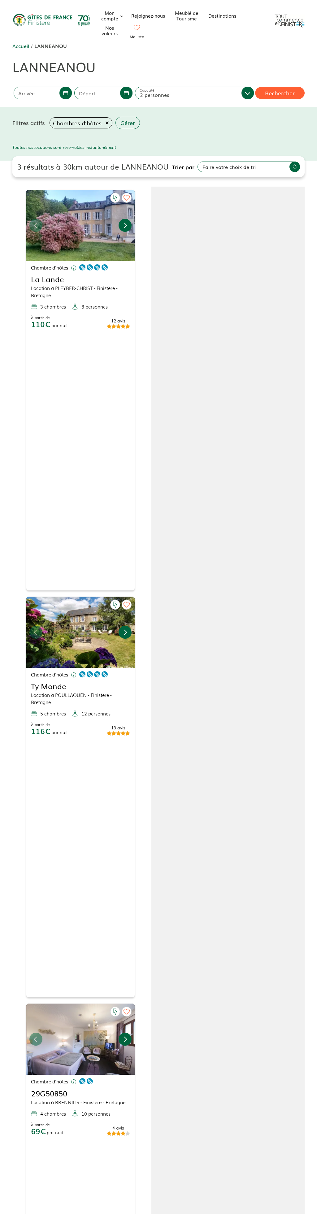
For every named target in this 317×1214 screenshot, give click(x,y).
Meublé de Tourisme (186, 15)
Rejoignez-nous (148, 15)
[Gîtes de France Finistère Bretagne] (52, 20)
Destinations (222, 15)
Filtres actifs (28, 123)
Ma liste (137, 36)
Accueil (20, 46)
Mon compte (109, 15)
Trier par (183, 167)
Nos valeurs (110, 30)
